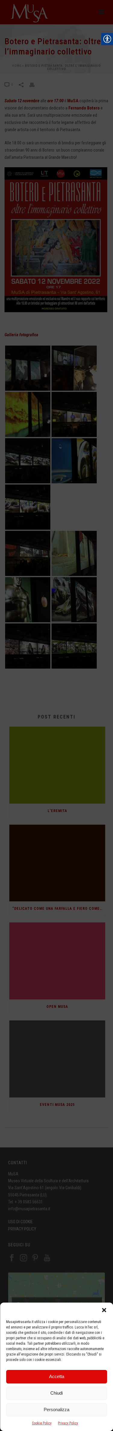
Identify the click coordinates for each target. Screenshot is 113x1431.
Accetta (56, 1376)
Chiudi (56, 1393)
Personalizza (56, 1409)
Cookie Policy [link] (42, 1423)
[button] (104, 1310)
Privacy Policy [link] (68, 1423)
